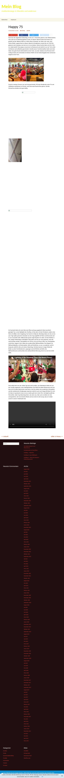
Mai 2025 (26, 491)
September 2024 (27, 505)
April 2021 (26, 585)
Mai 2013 (26, 736)
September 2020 (27, 602)
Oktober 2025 (27, 483)
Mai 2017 (26, 697)
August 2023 (26, 529)
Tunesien (5, 763)
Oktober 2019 (27, 629)
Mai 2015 (26, 719)
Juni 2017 (26, 694)
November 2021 (27, 576)
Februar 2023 (27, 544)
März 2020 (26, 617)
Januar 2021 (26, 593)
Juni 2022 (26, 561)
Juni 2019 (26, 639)
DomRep (23, 30)
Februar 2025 (27, 498)
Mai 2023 (26, 537)
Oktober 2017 (27, 685)
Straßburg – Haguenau (29, 452)
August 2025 (26, 488)
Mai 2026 (26, 476)
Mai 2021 (26, 583)
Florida (4, 753)
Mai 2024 (26, 515)
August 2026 (26, 469)
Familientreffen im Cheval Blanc (31, 450)
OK (42, 776)
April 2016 (26, 709)
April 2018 (26, 670)
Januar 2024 (26, 525)
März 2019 (26, 643)
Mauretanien (6, 760)
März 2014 (26, 723)
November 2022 (27, 551)
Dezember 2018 (27, 651)
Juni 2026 (26, 474)
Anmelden (26, 750)
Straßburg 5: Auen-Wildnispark (30, 455)
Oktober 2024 (27, 503)
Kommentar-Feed (27, 755)
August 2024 (26, 508)
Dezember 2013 (27, 731)
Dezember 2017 (27, 680)
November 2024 (27, 500)
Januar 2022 (26, 571)
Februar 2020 (27, 619)
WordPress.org (27, 758)
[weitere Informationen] (51, 35)
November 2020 (27, 597)
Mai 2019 (26, 641)
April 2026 (26, 479)
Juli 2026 (26, 471)
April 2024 (26, 517)
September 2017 (27, 687)
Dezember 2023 (27, 527)
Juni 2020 (26, 609)
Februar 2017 (27, 704)
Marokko (5, 758)
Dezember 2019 (27, 624)
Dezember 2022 (27, 549)
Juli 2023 (26, 532)
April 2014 (26, 721)
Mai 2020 (26, 612)
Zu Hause (5, 765)
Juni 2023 (26, 534)
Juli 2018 (26, 663)
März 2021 (26, 588)
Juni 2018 (26, 665)
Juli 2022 (26, 559)
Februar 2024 (27, 522)
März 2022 (26, 568)
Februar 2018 (27, 675)
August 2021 (26, 580)
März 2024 (26, 520)
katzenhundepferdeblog (8, 755)
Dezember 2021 (27, 573)
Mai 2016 (26, 707)
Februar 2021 (27, 590)
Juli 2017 (26, 692)
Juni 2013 (26, 733)
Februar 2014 (27, 726)
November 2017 (27, 682)
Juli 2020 (26, 607)
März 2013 (26, 740)
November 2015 (27, 716)
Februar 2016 (27, 714)
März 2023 (26, 542)
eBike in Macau (56, 436)
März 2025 (26, 495)
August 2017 (26, 690)
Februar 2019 (27, 646)
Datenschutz (4, 19)
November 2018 (27, 653)
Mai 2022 (26, 563)
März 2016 (26, 711)
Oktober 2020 (27, 600)
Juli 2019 (26, 636)
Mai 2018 (26, 668)
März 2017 (26, 702)
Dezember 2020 (27, 595)
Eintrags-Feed (27, 753)
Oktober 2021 (27, 578)
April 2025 (26, 493)
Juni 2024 (26, 512)
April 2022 (26, 566)
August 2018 (26, 660)
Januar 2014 (26, 728)
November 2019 (27, 626)
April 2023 (26, 539)
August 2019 (26, 634)
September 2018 (27, 658)
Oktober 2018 (27, 656)
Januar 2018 (26, 677)
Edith (29, 30)
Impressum (13, 19)
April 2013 (26, 738)
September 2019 (27, 631)
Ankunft (5, 436)
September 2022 (27, 556)
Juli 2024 (26, 510)
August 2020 (26, 605)
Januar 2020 (26, 622)
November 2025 (27, 481)
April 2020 (26, 614)
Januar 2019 (26, 648)
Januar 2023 (26, 546)
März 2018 (26, 673)
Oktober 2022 (27, 554)
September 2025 (27, 486)
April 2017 (26, 699)
